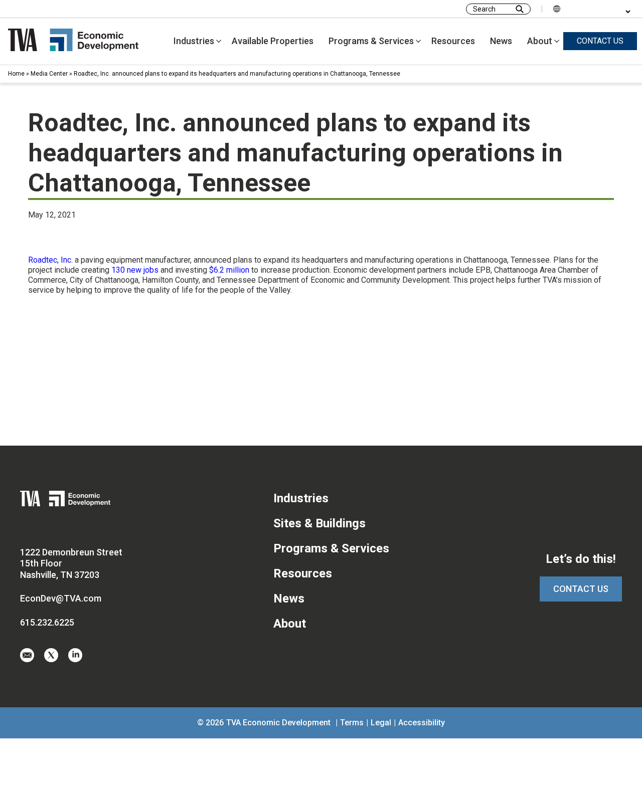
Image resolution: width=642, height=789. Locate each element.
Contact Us (580, 588)
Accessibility (421, 722)
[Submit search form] (520, 9)
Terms (352, 722)
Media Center (49, 73)
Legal (381, 722)
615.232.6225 (47, 622)
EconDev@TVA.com (60, 598)
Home (16, 73)
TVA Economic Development (278, 722)
